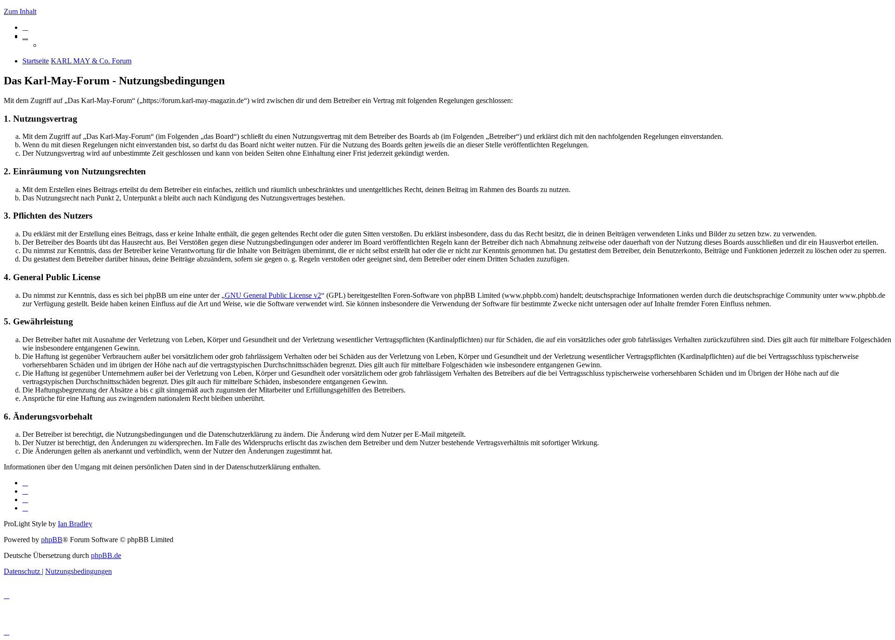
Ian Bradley (75, 524)
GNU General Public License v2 (273, 295)
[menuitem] (25, 27)
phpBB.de (106, 555)
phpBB (51, 540)
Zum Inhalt (20, 11)
